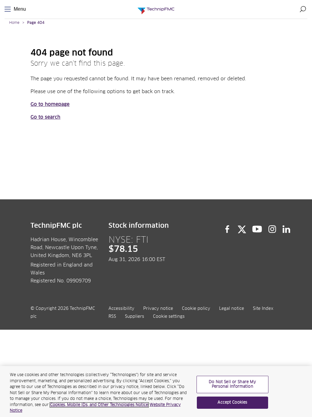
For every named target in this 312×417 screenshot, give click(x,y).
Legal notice (231, 308)
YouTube (257, 229)
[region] (156, 391)
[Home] (156, 9)
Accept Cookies (232, 402)
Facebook (227, 229)
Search (302, 9)
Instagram (272, 229)
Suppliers (134, 316)
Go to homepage (49, 104)
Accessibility (121, 308)
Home (14, 23)
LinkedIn (286, 229)
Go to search (45, 117)
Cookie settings (169, 316)
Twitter (242, 229)
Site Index (263, 308)
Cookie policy (196, 308)
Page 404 (35, 23)
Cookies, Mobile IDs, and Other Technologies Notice (99, 405)
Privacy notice (158, 308)
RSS (112, 316)
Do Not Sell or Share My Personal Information (232, 384)
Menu (9, 9)
